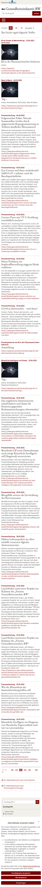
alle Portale (9, 814)
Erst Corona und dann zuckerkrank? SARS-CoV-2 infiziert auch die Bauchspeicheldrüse (20, 173)
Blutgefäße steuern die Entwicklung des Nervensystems (19, 497)
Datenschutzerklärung (31, 866)
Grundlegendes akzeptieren (21, 873)
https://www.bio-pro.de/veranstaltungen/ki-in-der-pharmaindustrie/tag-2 (19, 107)
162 (12, 770)
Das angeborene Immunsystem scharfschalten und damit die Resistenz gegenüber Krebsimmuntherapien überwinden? (20, 405)
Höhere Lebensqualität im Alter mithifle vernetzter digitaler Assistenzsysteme (17, 542)
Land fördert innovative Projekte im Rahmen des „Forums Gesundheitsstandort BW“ (20, 592)
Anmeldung (7, 347)
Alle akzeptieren (21, 878)
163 (16, 770)
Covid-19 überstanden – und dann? (19, 309)
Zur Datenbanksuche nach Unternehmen (19, 780)
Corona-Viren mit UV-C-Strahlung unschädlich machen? (19, 219)
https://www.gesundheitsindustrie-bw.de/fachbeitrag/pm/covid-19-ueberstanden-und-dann (19, 332)
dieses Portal (9, 812)
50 (16, 28)
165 (25, 770)
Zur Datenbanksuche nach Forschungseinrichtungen (14, 787)
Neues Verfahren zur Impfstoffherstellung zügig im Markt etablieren (20, 264)
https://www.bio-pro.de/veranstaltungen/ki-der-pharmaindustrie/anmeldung (20, 352)
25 (11, 28)
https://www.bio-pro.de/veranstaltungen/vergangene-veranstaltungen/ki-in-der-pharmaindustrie (18, 70)
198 (36, 770)
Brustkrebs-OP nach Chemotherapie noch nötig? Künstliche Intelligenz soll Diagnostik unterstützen (20, 453)
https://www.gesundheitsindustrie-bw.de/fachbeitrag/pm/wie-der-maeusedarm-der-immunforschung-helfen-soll (20, 709)
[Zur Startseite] (21, 9)
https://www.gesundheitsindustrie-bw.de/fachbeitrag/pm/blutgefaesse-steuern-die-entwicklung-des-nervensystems (20, 526)
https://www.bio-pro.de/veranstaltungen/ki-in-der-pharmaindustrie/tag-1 (19, 389)
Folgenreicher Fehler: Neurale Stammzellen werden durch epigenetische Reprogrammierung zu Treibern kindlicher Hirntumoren (20, 122)
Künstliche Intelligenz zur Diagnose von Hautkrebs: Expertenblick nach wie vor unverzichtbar (19, 725)
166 (29, 770)
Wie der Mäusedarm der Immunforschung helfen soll (16, 689)
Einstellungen (21, 883)
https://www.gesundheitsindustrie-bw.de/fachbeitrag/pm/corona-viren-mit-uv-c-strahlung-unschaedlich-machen (19, 249)
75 (22, 28)
